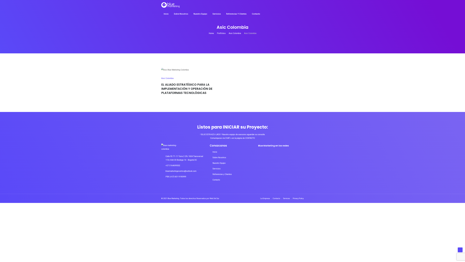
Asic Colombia (167, 78)
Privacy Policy (298, 198)
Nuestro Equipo (200, 14)
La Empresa (265, 198)
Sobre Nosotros (181, 14)
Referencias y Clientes (236, 14)
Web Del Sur (214, 198)
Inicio (166, 14)
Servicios (217, 14)
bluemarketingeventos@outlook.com (181, 171)
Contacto (256, 14)
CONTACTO (250, 138)
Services (286, 198)
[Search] (300, 14)
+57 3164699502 (173, 165)
